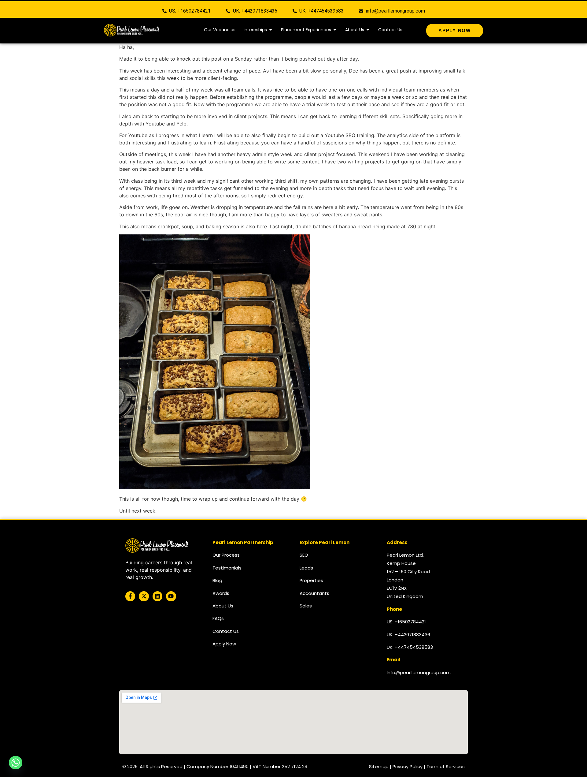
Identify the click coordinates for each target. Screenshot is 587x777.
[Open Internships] (270, 29)
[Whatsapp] (15, 762)
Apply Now (224, 644)
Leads (306, 568)
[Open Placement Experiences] (335, 29)
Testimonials (227, 568)
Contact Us (225, 631)
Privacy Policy (408, 766)
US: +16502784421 (406, 621)
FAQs (218, 618)
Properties (311, 580)
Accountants (314, 593)
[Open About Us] (368, 29)
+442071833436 (412, 634)
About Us (222, 606)
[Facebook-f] (130, 596)
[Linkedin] (157, 596)
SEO (304, 555)
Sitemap (379, 766)
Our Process (226, 555)
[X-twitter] (144, 596)
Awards (220, 593)
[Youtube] (171, 596)
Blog (217, 580)
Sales (306, 606)
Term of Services (445, 766)
